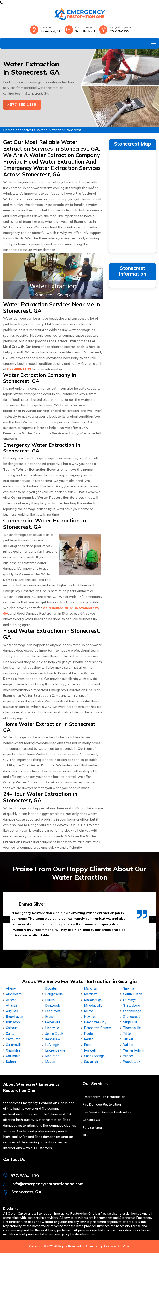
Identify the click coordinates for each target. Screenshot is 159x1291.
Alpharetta (14, 994)
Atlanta (11, 1005)
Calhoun (11, 1028)
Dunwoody (52, 1005)
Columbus (13, 1056)
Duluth (50, 1000)
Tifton (127, 1034)
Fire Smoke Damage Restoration (107, 1112)
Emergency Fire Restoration (104, 1097)
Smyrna (128, 988)
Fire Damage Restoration (102, 1104)
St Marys (129, 1000)
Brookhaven (14, 1017)
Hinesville (52, 1028)
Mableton (52, 1056)
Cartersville (14, 1045)
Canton (11, 1034)
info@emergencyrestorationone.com (47, 1183)
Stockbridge (132, 1011)
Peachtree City (95, 1022)
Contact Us (91, 1120)
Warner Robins (133, 1050)
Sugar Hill (130, 1022)
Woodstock (131, 1062)
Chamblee (13, 1050)
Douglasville (54, 994)
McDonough (93, 1000)
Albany (11, 988)
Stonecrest (24, 130)
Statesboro (131, 1005)
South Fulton (132, 994)
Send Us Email (85, 31)
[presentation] (6, 919)
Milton (88, 1011)
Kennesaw (52, 1039)
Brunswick (13, 1022)
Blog (86, 1135)
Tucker (128, 1039)
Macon (50, 1062)
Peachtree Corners (98, 1028)
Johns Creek (54, 1034)
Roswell (90, 1050)
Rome (88, 1045)
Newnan (90, 1017)
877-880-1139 (119, 31)
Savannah (91, 1062)
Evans (49, 1017)
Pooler (89, 1034)
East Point (52, 1011)
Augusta (12, 1011)
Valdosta (129, 1045)
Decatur (51, 988)
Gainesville (52, 1022)
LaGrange (52, 1045)
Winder (128, 1056)
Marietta (90, 988)
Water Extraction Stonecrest (59, 130)
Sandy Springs (94, 1056)
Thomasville (132, 1028)
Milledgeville (93, 1005)
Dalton (11, 1062)
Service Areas (93, 1127)
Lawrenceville (55, 1050)
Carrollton (13, 1039)
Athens (11, 1000)
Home (7, 130)
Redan (88, 1039)
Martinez (90, 994)
